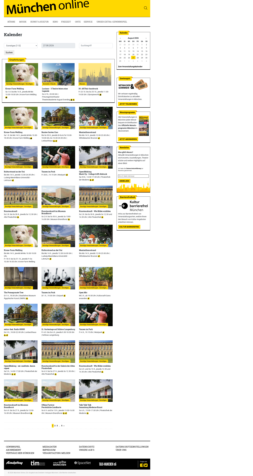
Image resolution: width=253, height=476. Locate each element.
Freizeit (66, 21)
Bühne (12, 21)
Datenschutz (86, 446)
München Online (19, 473)
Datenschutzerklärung (133, 168)
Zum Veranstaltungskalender (130, 66)
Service (88, 21)
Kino (55, 21)
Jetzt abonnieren (128, 139)
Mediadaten (50, 446)
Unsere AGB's (86, 449)
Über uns (121, 449)
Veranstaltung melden (56, 453)
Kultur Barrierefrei (129, 227)
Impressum (49, 449)
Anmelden (124, 181)
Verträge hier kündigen (20, 453)
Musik (23, 21)
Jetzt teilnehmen (128, 104)
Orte (78, 21)
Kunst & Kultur (39, 21)
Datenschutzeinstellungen (132, 446)
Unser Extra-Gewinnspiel (112, 21)
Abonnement (13, 449)
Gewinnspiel (13, 446)
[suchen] (145, 8)
